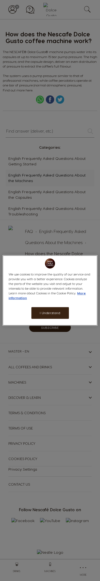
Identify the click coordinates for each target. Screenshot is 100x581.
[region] (50, 290)
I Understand (50, 313)
